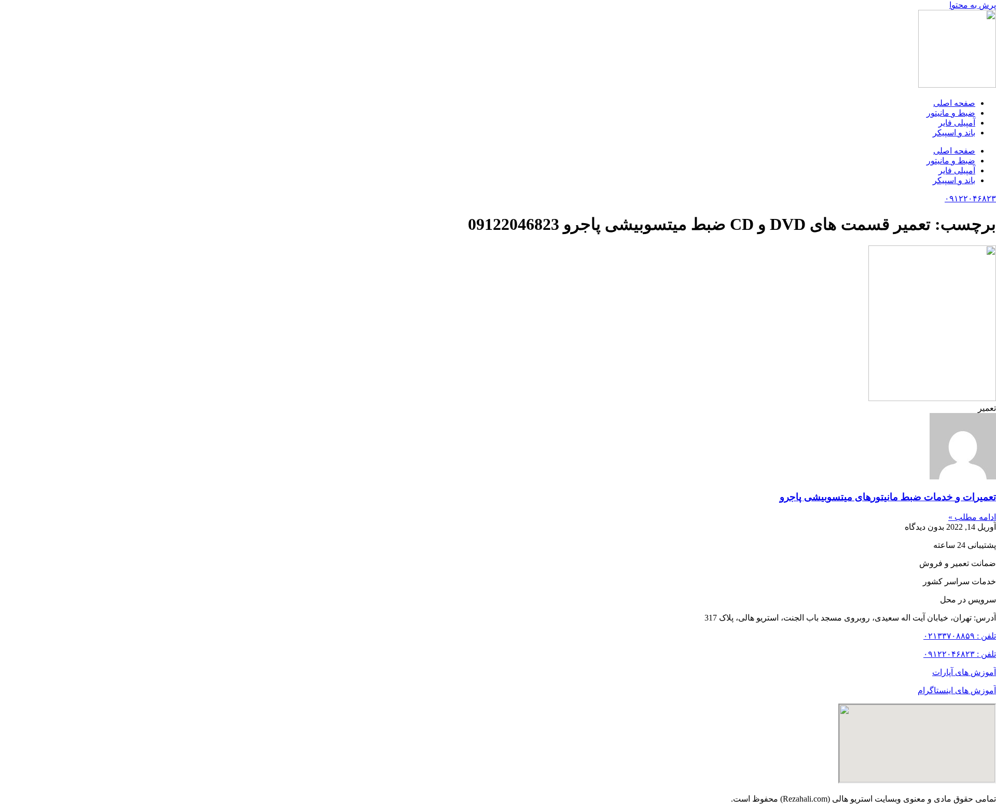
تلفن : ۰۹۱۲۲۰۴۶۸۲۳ (959, 654)
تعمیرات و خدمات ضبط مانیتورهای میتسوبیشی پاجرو (888, 496)
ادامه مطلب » (972, 517)
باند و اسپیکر (954, 132)
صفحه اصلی (954, 103)
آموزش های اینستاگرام (957, 690)
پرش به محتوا (972, 5)
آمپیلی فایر (956, 122)
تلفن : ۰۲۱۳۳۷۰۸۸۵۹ (959, 635)
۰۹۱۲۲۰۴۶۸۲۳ (970, 198)
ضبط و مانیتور (950, 112)
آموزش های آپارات (964, 672)
